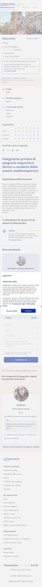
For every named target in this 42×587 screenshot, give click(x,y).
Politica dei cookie (19, 304)
